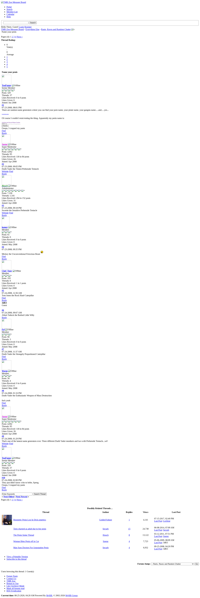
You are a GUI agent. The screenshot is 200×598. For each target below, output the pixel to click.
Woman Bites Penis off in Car (26, 541)
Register (28, 27)
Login (21, 27)
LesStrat (166, 521)
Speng (166, 536)
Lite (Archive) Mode (15, 586)
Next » (20, 37)
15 (129, 529)
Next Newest (21, 496)
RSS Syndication (14, 591)
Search (9, 9)
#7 (3, 349)
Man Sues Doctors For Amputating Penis (31, 547)
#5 (3, 290)
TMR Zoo (11, 581)
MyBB (49, 595)
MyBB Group (71, 595)
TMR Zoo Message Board (12, 29)
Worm (5, 371)
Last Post (158, 521)
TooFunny (6, 85)
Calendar (10, 14)
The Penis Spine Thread (23, 535)
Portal (9, 7)
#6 (3, 310)
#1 (3, 105)
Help (9, 17)
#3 (3, 205)
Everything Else (32, 29)
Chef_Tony (7, 271)
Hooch (106, 535)
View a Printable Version (17, 556)
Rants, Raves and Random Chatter (56, 29)
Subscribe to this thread (17, 559)
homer (5, 227)
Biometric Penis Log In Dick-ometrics (29, 520)
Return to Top (13, 583)
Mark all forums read (15, 588)
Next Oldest (8, 496)
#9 (3, 436)
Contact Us (11, 578)
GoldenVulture (105, 520)
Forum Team (12, 576)
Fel (3, 329)
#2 (3, 164)
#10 (3, 477)
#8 (3, 390)
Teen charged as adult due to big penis (29, 529)
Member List (12, 12)
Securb (106, 529)
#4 (3, 247)
